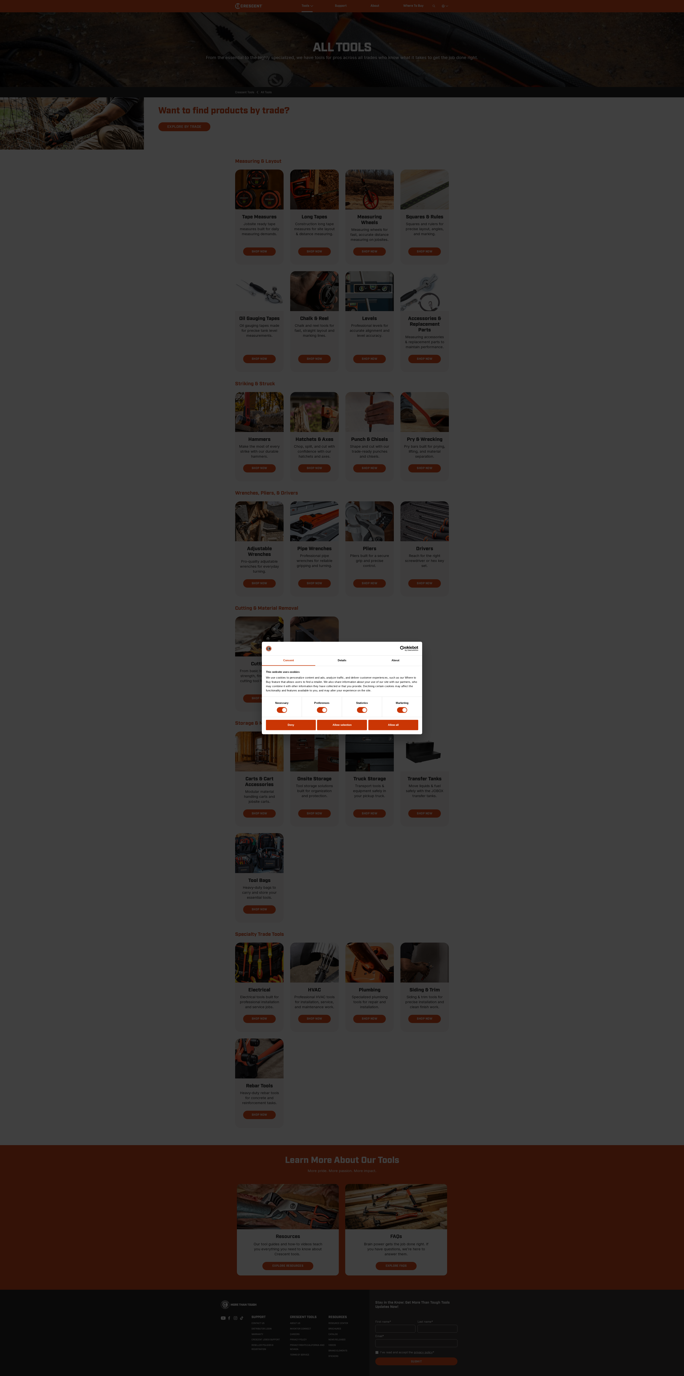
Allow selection (342, 724)
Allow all (393, 724)
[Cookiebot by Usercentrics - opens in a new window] (402, 648)
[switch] (322, 710)
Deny (291, 724)
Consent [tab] (288, 660)
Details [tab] (342, 660)
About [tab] (395, 660)
